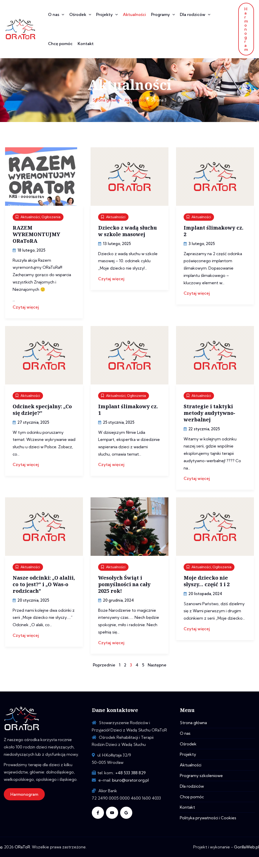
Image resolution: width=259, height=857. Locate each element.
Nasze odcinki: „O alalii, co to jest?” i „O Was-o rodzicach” (44, 584)
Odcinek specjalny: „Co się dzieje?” (42, 409)
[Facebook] (98, 813)
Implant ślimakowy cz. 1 (128, 409)
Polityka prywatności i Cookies (208, 817)
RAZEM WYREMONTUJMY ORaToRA (36, 234)
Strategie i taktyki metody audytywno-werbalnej (209, 413)
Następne (157, 664)
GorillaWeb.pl (246, 846)
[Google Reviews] (126, 813)
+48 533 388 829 (130, 772)
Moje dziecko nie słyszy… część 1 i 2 (207, 581)
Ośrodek (77, 14)
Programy (160, 14)
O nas (53, 14)
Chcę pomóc (60, 43)
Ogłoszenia (50, 217)
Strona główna (193, 722)
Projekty (104, 14)
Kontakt (86, 43)
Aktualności (134, 14)
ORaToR (22, 846)
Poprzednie (104, 664)
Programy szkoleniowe (201, 775)
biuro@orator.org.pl (130, 780)
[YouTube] (112, 813)
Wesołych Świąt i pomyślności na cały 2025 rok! (124, 584)
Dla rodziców (192, 14)
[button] (61, 14)
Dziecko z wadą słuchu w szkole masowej (127, 231)
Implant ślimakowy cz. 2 (213, 231)
